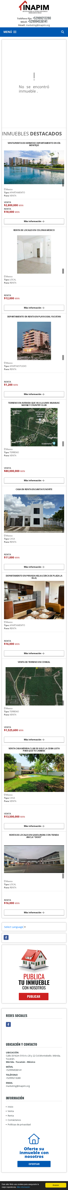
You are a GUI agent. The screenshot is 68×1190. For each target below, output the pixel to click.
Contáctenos (14, 1120)
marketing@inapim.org (18, 1086)
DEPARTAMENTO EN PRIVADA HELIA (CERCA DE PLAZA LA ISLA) (34, 577)
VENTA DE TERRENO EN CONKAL (34, 662)
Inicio (10, 1106)
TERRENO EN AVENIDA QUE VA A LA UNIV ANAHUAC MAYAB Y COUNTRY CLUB (34, 404)
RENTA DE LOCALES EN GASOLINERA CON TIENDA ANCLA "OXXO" (34, 836)
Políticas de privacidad (19, 1124)
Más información (23, 1187)
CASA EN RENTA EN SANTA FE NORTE (34, 489)
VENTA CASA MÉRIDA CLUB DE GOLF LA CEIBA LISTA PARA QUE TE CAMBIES (34, 749)
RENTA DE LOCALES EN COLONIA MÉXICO (34, 230)
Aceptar (56, 1185)
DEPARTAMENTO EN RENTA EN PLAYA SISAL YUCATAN (34, 316)
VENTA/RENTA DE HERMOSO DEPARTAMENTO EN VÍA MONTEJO (34, 144)
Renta (11, 1115)
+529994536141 (37, 21)
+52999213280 (42, 18)
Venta (11, 1111)
